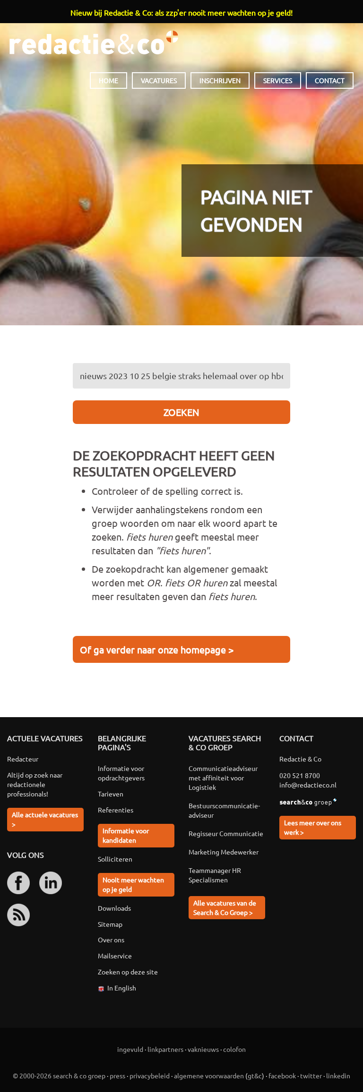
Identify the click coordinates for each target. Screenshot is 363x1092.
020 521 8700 (299, 775)
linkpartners (165, 1049)
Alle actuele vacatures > (45, 819)
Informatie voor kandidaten (126, 835)
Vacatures (159, 80)
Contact (330, 80)
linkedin (338, 1075)
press (117, 1075)
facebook (282, 1075)
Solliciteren (115, 859)
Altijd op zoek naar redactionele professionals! (34, 784)
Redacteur (22, 758)
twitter (311, 1075)
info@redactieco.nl (308, 784)
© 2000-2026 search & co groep (59, 1075)
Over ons (111, 939)
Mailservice (115, 955)
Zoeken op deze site (128, 971)
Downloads (114, 908)
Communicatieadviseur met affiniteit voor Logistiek (223, 777)
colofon (234, 1049)
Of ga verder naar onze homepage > (156, 649)
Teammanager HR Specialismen (215, 875)
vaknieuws (203, 1049)
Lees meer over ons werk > (312, 827)
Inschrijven (220, 80)
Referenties (115, 809)
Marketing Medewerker (224, 851)
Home (108, 80)
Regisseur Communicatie (226, 833)
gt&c (255, 1075)
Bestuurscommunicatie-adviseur (224, 810)
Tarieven (110, 793)
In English (121, 987)
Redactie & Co (94, 42)
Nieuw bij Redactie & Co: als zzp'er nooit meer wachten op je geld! (181, 12)
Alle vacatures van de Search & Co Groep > (224, 907)
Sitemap (110, 924)
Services (277, 80)
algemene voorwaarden (209, 1075)
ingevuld (130, 1049)
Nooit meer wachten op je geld (133, 884)
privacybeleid (150, 1075)
